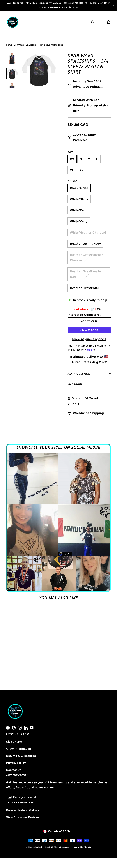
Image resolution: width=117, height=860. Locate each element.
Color (72, 181)
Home (9, 45)
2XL (82, 170)
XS (72, 159)
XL (72, 170)
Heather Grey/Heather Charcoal (86, 257)
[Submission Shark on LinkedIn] (26, 727)
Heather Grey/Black (84, 288)
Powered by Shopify (82, 847)
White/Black (79, 199)
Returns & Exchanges (21, 755)
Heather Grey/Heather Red (86, 274)
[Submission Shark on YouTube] (32, 727)
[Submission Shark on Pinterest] (14, 727)
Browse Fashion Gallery (22, 810)
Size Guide (75, 384)
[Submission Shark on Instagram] (20, 727)
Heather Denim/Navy (85, 243)
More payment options (89, 339)
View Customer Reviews (22, 817)
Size (70, 152)
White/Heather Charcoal (88, 232)
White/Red (78, 210)
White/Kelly (78, 221)
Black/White (79, 188)
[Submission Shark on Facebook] (8, 727)
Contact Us (13, 770)
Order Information (18, 748)
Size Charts (14, 741)
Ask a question (79, 373)
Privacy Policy (16, 762)
